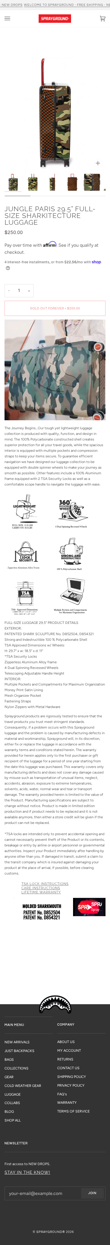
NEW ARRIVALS (17, 1042)
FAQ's (62, 1094)
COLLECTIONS (16, 1068)
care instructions (40, 888)
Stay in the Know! (27, 1172)
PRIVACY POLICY (71, 1085)
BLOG (9, 1111)
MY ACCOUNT (69, 1050)
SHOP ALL (13, 1120)
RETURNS (65, 1059)
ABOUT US (66, 1042)
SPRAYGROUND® (50, 1231)
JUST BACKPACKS (19, 1051)
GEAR (9, 1077)
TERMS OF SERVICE (73, 1111)
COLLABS (12, 1103)
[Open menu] (13, 18)
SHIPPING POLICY (71, 1077)
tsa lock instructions (45, 884)
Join (92, 1193)
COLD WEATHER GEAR (23, 1086)
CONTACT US (68, 1068)
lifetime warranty (41, 892)
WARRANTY (67, 1102)
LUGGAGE (13, 1094)
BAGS (9, 1059)
